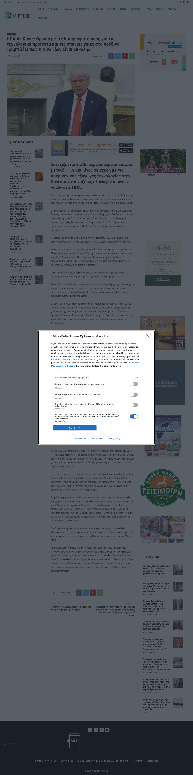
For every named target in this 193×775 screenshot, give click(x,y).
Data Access (96, 438)
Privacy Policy (113, 438)
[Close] (149, 336)
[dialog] (96, 387)
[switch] (134, 384)
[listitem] (96, 377)
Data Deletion (79, 438)
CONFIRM (74, 428)
